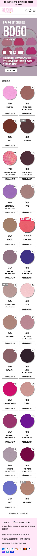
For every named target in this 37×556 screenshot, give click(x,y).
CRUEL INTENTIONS (27, 173)
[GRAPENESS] (27, 257)
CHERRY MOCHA (27, 107)
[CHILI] (10, 126)
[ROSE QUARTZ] (27, 322)
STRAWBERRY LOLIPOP (10, 404)
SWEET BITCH (9, 436)
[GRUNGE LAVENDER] (10, 290)
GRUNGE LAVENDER (10, 305)
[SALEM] (27, 356)
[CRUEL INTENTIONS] (27, 158)
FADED (27, 206)
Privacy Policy (6, 543)
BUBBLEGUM (10, 107)
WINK (9, 502)
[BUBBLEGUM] (10, 93)
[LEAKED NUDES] (10, 322)
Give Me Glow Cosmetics (20, 526)
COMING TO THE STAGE (10, 173)
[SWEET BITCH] (10, 421)
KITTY (27, 305)
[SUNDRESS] (27, 389)
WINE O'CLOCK (27, 469)
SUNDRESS (27, 404)
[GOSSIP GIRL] (10, 257)
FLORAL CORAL (27, 239)
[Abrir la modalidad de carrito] (30, 11)
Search (4, 535)
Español (5, 522)
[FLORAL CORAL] (27, 225)
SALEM (27, 370)
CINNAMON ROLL (27, 502)
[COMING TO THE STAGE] (10, 158)
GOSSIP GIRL (10, 271)
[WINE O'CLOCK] (27, 455)
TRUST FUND (10, 469)
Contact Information (13, 535)
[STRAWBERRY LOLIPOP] (10, 389)
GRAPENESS (27, 271)
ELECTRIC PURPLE (9, 206)
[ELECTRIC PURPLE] (10, 192)
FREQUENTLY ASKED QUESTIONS (10, 539)
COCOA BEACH (27, 141)
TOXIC (27, 436)
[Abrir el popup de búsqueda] (26, 11)
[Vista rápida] (15, 87)
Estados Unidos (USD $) (22, 522)
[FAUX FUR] (10, 225)
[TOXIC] (27, 421)
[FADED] (27, 192)
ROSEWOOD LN (10, 370)
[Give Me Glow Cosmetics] (7, 10)
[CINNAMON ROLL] (27, 488)
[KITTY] (27, 290)
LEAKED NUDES (10, 337)
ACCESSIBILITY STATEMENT (18, 543)
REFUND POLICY (25, 535)
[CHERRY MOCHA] (27, 93)
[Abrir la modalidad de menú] (34, 11)
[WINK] (10, 488)
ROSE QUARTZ (27, 337)
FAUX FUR (9, 239)
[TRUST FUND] (10, 455)
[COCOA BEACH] (27, 126)
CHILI (9, 141)
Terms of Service (25, 539)
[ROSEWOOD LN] (10, 356)
